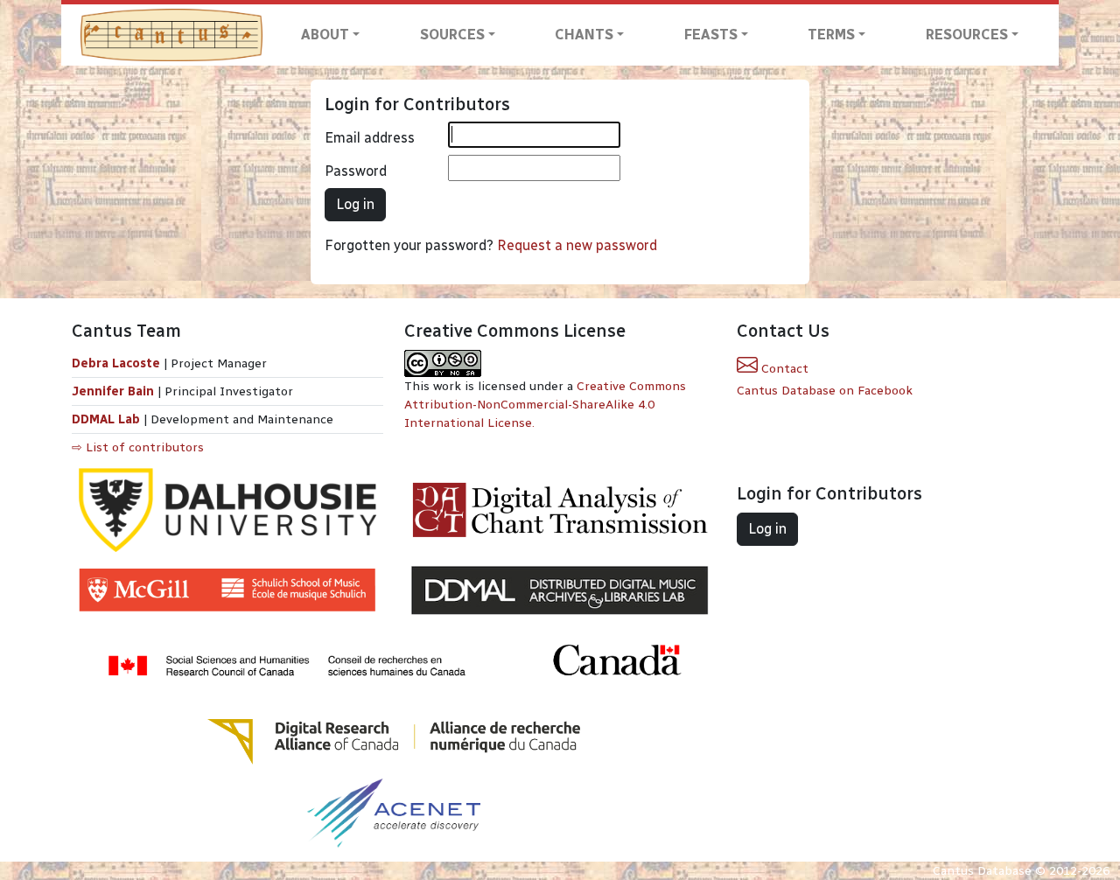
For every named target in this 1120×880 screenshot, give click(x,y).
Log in (355, 204)
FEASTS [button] (711, 34)
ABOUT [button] (325, 34)
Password (356, 171)
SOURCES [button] (452, 34)
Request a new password (577, 245)
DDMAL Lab (106, 419)
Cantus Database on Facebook (825, 390)
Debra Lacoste (116, 363)
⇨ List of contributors (138, 447)
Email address (370, 137)
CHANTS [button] (584, 34)
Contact (783, 368)
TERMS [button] (831, 34)
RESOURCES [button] (967, 34)
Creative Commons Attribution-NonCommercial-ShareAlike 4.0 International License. (545, 404)
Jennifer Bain (115, 391)
